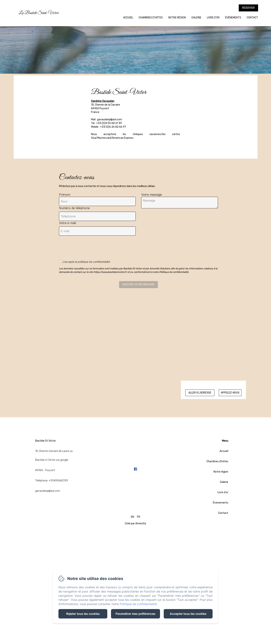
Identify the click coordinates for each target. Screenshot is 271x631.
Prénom (64, 194)
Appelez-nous (230, 392)
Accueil (128, 17)
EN (132, 516)
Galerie (196, 17)
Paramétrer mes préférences (135, 614)
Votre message (151, 194)
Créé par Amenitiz (135, 523)
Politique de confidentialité (138, 604)
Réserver (248, 7)
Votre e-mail (67, 223)
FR (138, 516)
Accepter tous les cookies (188, 614)
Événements (233, 17)
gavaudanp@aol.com (47, 490)
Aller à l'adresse (199, 392)
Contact (252, 17)
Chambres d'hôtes (151, 17)
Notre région (177, 17)
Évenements (220, 502)
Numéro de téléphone (74, 208)
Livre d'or (213, 17)
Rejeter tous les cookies (83, 614)
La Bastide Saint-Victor (38, 13)
